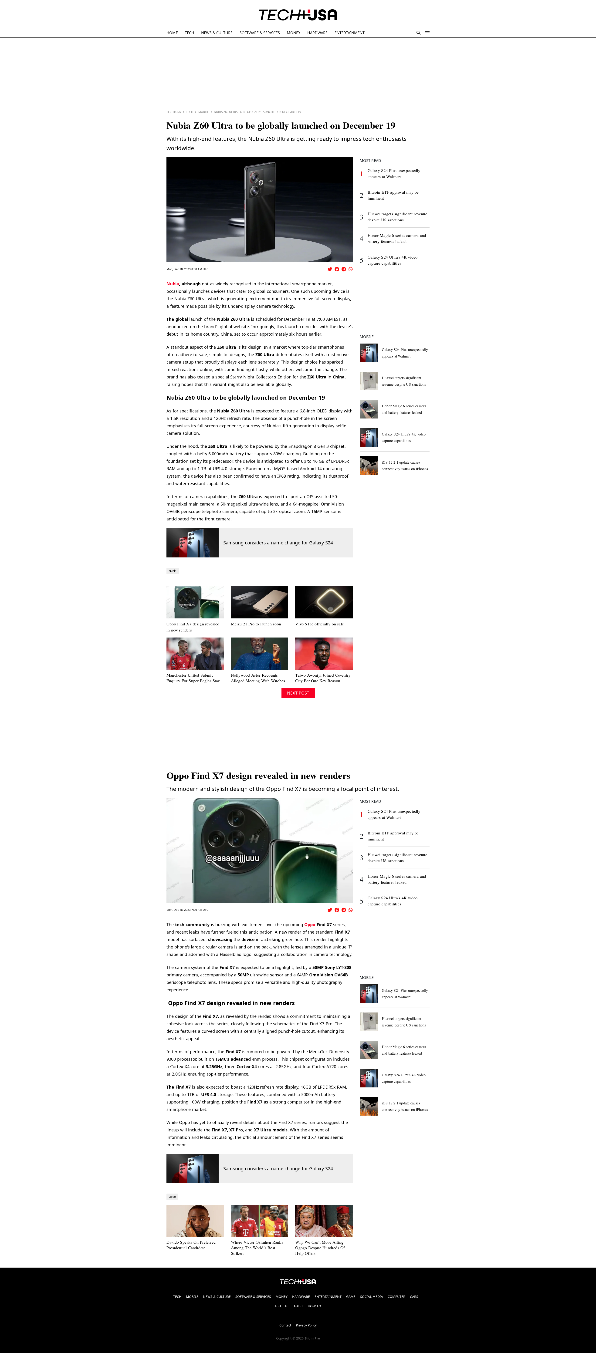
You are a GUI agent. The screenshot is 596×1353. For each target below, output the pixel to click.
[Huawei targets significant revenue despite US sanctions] (369, 381)
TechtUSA (173, 112)
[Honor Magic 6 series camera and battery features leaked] (369, 409)
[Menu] (427, 32)
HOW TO (314, 1306)
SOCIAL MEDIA (371, 1296)
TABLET (297, 1306)
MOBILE (192, 1296)
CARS (414, 1296)
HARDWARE (317, 32)
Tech (189, 112)
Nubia (172, 284)
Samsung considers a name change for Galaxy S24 (278, 543)
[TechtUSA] (298, 14)
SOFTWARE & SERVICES (260, 32)
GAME (351, 1296)
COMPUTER (396, 1296)
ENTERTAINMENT (350, 32)
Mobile (203, 112)
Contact (285, 1325)
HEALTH (281, 1306)
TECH (189, 32)
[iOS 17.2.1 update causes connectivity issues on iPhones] (369, 465)
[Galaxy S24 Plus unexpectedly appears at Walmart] (369, 353)
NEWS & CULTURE (217, 32)
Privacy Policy (306, 1325)
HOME (172, 32)
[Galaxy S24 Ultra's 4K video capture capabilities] (369, 437)
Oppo (309, 924)
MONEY (293, 32)
